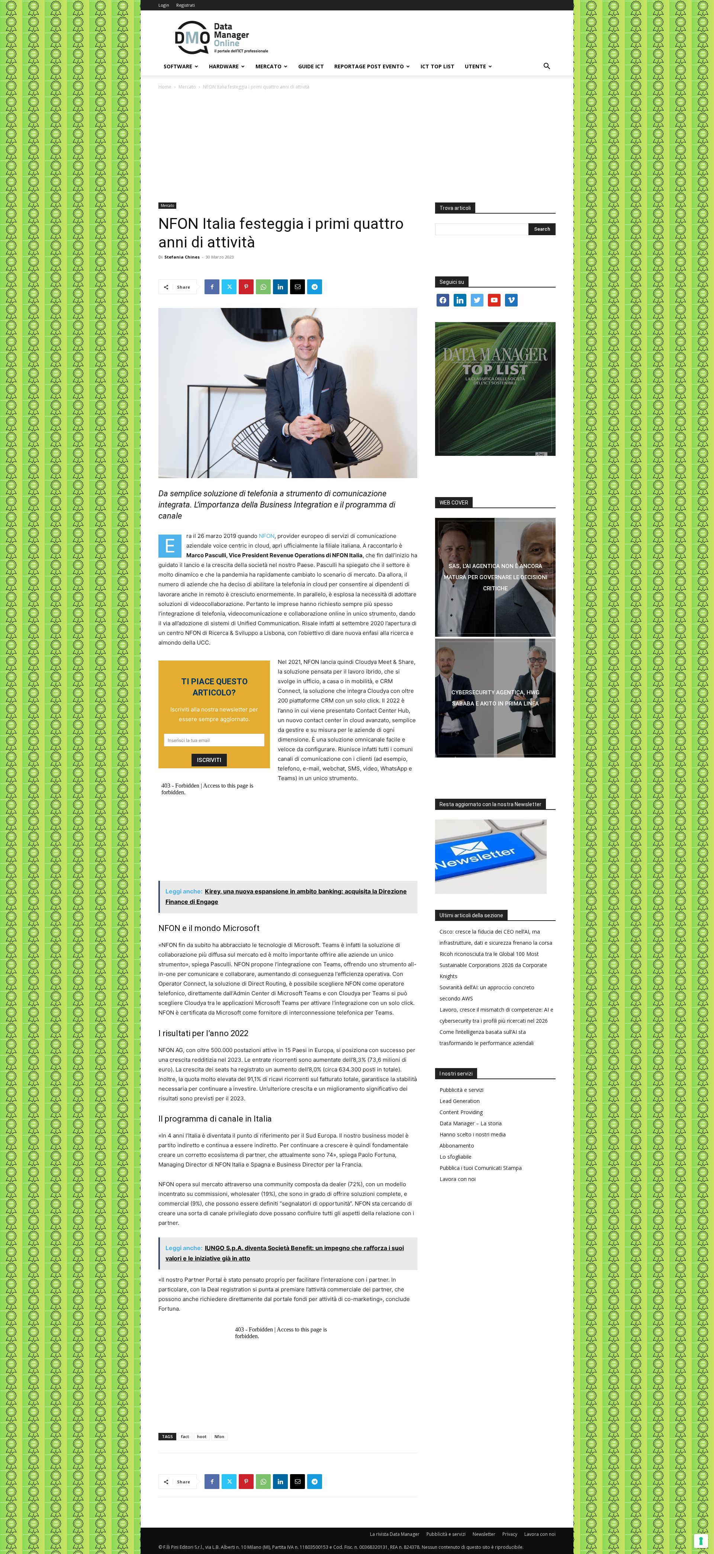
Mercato (268, 66)
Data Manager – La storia (471, 1123)
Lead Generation (460, 1100)
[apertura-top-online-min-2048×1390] (495, 389)
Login (163, 5)
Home (164, 87)
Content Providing (461, 1112)
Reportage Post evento (369, 66)
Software (178, 66)
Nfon (219, 1436)
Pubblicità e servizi (461, 1089)
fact (185, 1436)
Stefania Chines (182, 257)
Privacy (509, 1534)
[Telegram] (314, 286)
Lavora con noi (458, 1178)
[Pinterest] (246, 286)
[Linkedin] (280, 286)
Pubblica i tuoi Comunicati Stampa (481, 1167)
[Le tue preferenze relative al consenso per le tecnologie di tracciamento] (701, 1541)
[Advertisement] (357, 147)
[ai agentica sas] (495, 577)
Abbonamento (457, 1145)
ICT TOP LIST (437, 66)
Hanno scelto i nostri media (473, 1134)
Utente (475, 66)
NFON (266, 535)
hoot (201, 1436)
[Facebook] (212, 286)
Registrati (185, 5)
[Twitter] (229, 286)
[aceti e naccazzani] (495, 698)
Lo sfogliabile (456, 1156)
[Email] (297, 286)
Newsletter (484, 1534)
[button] (547, 67)
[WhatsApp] (263, 286)
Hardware (224, 66)
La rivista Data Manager (394, 1534)
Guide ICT (311, 66)
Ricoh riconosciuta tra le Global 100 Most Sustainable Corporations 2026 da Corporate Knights (493, 965)
